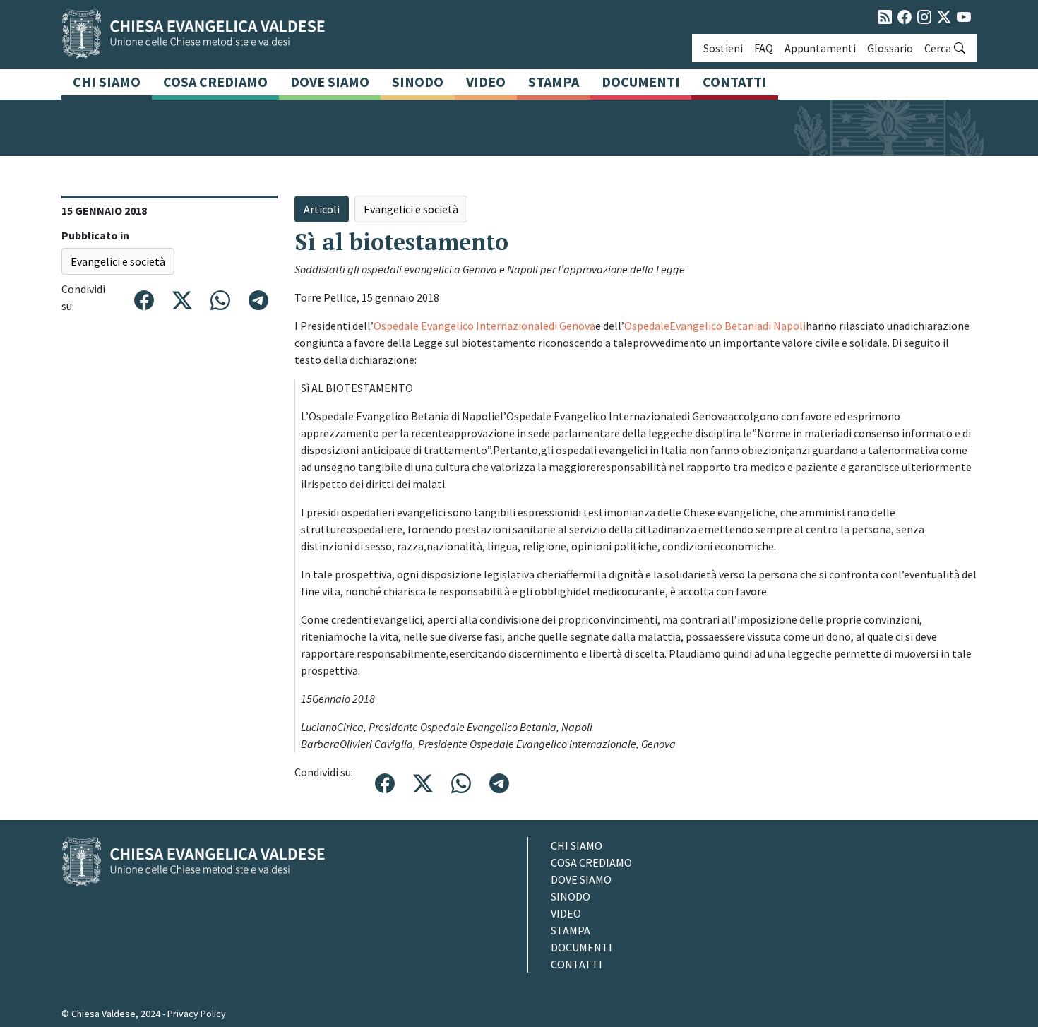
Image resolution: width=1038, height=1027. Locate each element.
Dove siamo (329, 81)
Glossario (890, 48)
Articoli (322, 209)
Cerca (937, 48)
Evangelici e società (118, 261)
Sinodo (417, 81)
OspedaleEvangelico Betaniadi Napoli (715, 326)
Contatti (735, 81)
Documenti (641, 81)
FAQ (763, 48)
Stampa (553, 81)
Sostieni (723, 48)
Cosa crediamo (215, 81)
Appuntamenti (820, 48)
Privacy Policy (196, 1013)
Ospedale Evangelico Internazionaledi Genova (484, 326)
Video (486, 81)
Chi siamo (107, 81)
